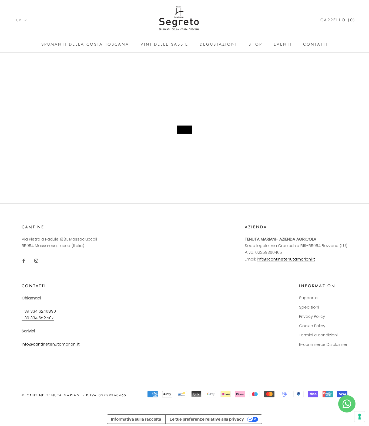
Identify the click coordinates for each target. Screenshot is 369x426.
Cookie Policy (312, 326)
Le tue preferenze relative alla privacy (207, 419)
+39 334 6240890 (39, 311)
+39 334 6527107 (38, 318)
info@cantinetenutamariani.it (286, 259)
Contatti (315, 44)
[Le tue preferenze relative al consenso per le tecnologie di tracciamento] (359, 416)
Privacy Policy (312, 316)
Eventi (283, 44)
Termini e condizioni (318, 335)
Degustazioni (218, 44)
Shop (255, 44)
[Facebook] (24, 260)
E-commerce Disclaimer (323, 344)
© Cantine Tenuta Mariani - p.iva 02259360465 (74, 395)
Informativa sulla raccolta (136, 419)
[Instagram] (36, 260)
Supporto (308, 297)
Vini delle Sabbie (164, 44)
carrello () (337, 20)
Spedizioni (309, 307)
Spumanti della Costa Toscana (85, 44)
